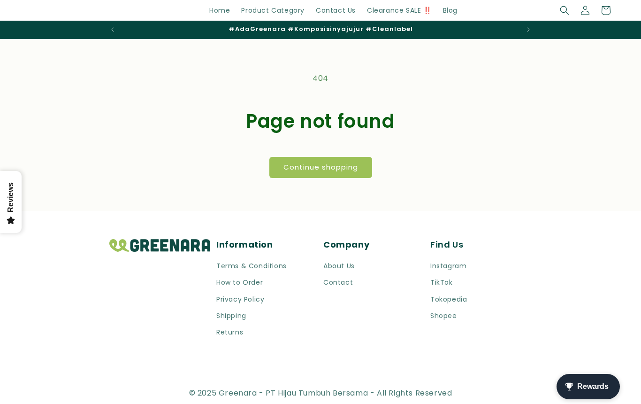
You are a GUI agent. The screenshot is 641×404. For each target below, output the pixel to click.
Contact (338, 282)
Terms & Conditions (251, 266)
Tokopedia (448, 299)
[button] (564, 10)
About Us (339, 266)
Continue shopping (320, 167)
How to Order (239, 282)
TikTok (441, 282)
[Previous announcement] (112, 30)
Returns (229, 332)
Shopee (443, 315)
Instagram (448, 266)
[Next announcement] (528, 30)
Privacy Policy (240, 299)
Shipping (231, 315)
